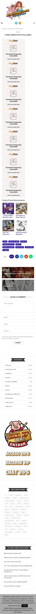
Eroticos (18, 377)
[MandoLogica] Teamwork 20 (12, 553)
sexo (6, 529)
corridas (15, 498)
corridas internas (9, 501)
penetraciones (8, 526)
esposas (13, 503)
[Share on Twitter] (22, 256)
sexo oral (20, 529)
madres (23, 512)
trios (6, 535)
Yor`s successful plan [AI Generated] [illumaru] (18, 566)
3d (5, 495)
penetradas (18, 526)
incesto (23, 241)
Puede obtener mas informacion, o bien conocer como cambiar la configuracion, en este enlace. (18, 610)
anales (26, 495)
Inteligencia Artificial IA (18, 394)
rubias (25, 526)
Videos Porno (18, 402)
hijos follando (14, 241)
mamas (19, 244)
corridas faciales (24, 498)
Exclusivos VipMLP (18, 381)
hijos (5, 241)
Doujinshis (18, 373)
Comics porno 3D (18, 369)
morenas (24, 520)
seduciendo (29, 247)
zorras (6, 250)
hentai (19, 503)
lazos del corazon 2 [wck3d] (12, 561)
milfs (17, 520)
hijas (6, 506)
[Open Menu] (2, 23)
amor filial (18, 495)
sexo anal (12, 529)
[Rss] (20, 23)
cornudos (7, 498)
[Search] (34, 23)
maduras (19, 515)
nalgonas (7, 523)
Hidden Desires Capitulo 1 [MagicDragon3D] (17, 557)
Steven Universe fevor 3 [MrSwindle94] (15, 582)
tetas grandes (8, 532)
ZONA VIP (18, 406)
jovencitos (8, 512)
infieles (7, 509)
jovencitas (23, 509)
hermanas (26, 503)
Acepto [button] (25, 606)
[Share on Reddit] (26, 256)
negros (15, 523)
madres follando (9, 515)
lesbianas (15, 512)
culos (6, 503)
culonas (26, 501)
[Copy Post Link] (18, 261)
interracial (15, 509)
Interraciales (18, 398)
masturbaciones (9, 520)
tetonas (17, 532)
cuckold (19, 501)
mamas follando (9, 247)
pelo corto (20, 247)
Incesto (18, 390)
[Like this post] (12, 257)
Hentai (18, 386)
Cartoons (18, 365)
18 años (10, 495)
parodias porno (23, 523)
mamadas (26, 515)
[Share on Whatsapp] (31, 256)
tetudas (24, 532)
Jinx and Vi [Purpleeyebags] (12, 586)
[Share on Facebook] (17, 256)
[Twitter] (16, 23)
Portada (4, 29)
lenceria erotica (9, 244)
